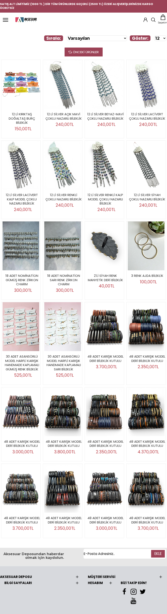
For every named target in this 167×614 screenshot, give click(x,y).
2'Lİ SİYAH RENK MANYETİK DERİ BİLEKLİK (105, 278)
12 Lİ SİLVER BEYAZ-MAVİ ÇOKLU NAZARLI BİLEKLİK (105, 116)
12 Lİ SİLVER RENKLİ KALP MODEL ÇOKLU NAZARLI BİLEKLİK (105, 199)
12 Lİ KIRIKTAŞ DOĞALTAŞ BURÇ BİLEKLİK (22, 118)
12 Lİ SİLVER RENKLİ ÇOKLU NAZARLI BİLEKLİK (63, 197)
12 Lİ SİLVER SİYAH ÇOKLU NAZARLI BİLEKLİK (147, 197)
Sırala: (53, 38)
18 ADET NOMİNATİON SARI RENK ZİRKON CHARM (63, 280)
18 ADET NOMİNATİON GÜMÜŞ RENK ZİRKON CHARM (21, 280)
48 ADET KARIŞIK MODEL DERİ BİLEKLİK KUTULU (105, 358)
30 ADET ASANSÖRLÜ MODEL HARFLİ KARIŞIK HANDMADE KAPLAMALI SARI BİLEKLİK (64, 362)
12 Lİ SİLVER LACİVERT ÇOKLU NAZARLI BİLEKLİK (147, 116)
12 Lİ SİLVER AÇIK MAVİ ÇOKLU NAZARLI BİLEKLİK (63, 116)
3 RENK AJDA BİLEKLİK (147, 276)
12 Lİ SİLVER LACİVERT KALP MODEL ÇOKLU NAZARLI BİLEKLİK (22, 199)
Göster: (140, 38)
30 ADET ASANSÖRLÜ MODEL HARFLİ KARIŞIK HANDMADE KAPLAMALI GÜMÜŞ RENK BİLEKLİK (22, 362)
